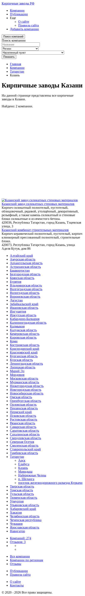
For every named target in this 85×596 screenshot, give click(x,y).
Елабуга (23, 464)
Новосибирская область (26, 393)
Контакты (17, 585)
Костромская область (24, 345)
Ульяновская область (24, 505)
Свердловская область (25, 438)
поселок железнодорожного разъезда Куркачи (50, 482)
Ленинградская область (26, 363)
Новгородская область (25, 389)
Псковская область (23, 415)
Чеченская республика (25, 520)
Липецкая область (22, 367)
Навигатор (17, 531)
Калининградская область (28, 322)
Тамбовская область (24, 453)
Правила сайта (28, 25)
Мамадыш (25, 471)
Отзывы (15, 564)
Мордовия (17, 375)
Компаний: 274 (20, 538)
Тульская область (22, 494)
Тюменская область (23, 497)
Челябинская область (24, 516)
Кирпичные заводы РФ (18, 3)
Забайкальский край (24, 304)
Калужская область (23, 330)
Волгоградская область (26, 289)
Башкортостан (20, 270)
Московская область (24, 378)
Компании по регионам (26, 560)
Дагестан (16, 300)
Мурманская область (24, 382)
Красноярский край (24, 352)
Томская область (21, 490)
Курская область (21, 360)
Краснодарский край (24, 348)
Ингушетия (18, 311)
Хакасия (16, 512)
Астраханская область (25, 267)
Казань (23, 468)
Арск (21, 460)
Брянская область (22, 278)
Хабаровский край (23, 509)
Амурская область (22, 259)
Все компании (20, 556)
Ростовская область (23, 419)
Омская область (21, 397)
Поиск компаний (13, 36)
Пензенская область (24, 408)
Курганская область (24, 356)
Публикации (19, 14)
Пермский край (21, 412)
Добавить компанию (24, 29)
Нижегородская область (27, 386)
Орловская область (23, 404)
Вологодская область (24, 293)
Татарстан (17, 71)
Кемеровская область (24, 334)
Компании (17, 10)
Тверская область (22, 486)
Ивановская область (24, 307)
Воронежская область (25, 296)
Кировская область (23, 337)
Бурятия (15, 281)
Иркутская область (23, 315)
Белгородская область (25, 274)
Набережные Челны (32, 475)
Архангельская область (26, 263)
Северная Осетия (22, 442)
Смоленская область (24, 445)
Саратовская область (24, 430)
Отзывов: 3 (18, 542)
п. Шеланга (26, 479)
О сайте (23, 21)
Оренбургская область (25, 401)
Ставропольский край (25, 449)
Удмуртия (17, 501)
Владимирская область (26, 285)
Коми (14, 341)
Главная (15, 64)
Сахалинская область (25, 434)
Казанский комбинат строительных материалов (35, 230)
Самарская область (23, 427)
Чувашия (16, 523)
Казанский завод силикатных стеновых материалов (38, 204)
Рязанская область (22, 423)
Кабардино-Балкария (24, 319)
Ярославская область (24, 527)
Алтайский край (21, 255)
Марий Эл (17, 371)
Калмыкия (17, 326)
